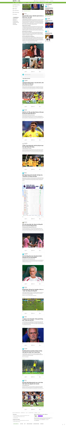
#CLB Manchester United (16, 22)
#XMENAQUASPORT (15, 18)
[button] (42, 5)
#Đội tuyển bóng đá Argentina (31, 42)
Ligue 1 (48, 2)
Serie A (39, 2)
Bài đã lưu (15, 14)
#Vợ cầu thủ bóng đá (39, 42)
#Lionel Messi (24, 42)
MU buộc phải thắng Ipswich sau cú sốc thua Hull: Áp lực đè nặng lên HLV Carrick (49, 9)
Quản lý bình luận (16, 12)
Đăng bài (15, 8)
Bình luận (33, 71)
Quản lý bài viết (16, 10)
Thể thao (52, 2)
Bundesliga (35, 2)
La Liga (32, 2)
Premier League (17, 2)
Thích (26, 71)
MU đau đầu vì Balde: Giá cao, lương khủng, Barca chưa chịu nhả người (48, 21)
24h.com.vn (15, 6)
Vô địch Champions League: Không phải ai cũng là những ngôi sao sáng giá (48, 34)
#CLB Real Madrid (15, 24)
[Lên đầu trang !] (64, 424)
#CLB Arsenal (14, 23)
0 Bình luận (42, 69)
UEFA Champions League (23, 2)
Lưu (40, 71)
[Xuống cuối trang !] (62, 424)
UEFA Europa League (44, 2)
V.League (29, 2)
